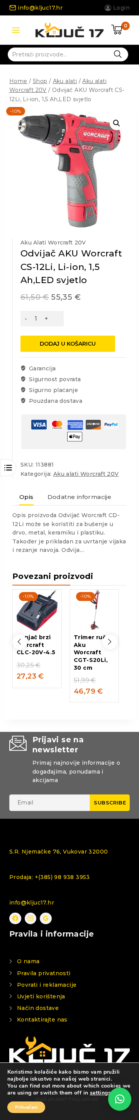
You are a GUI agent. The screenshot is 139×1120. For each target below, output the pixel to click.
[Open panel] (15, 30)
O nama (28, 961)
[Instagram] (31, 919)
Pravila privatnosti (44, 973)
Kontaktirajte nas (42, 1019)
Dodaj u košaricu (68, 343)
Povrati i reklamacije (46, 984)
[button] (117, 123)
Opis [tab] (26, 497)
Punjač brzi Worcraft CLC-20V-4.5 (36, 645)
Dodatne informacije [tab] (79, 497)
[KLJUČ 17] (69, 30)
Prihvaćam (26, 1107)
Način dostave (38, 1008)
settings (100, 1092)
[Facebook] (15, 919)
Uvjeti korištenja (41, 996)
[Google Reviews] (46, 919)
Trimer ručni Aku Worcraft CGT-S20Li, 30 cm (93, 652)
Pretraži (117, 54)
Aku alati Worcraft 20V (53, 242)
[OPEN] (8, 467)
